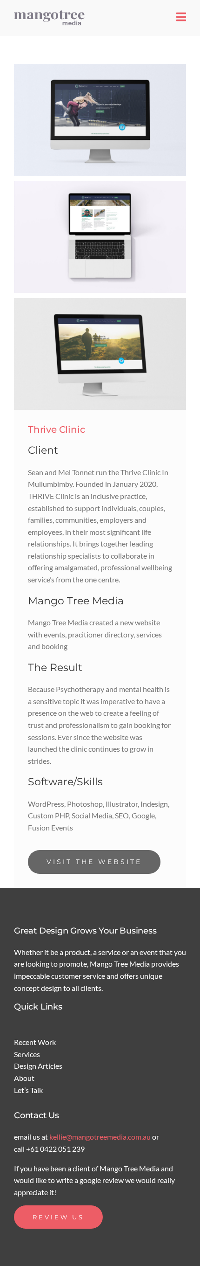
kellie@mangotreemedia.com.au (100, 1136)
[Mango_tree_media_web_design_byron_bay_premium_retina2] (51, 12)
